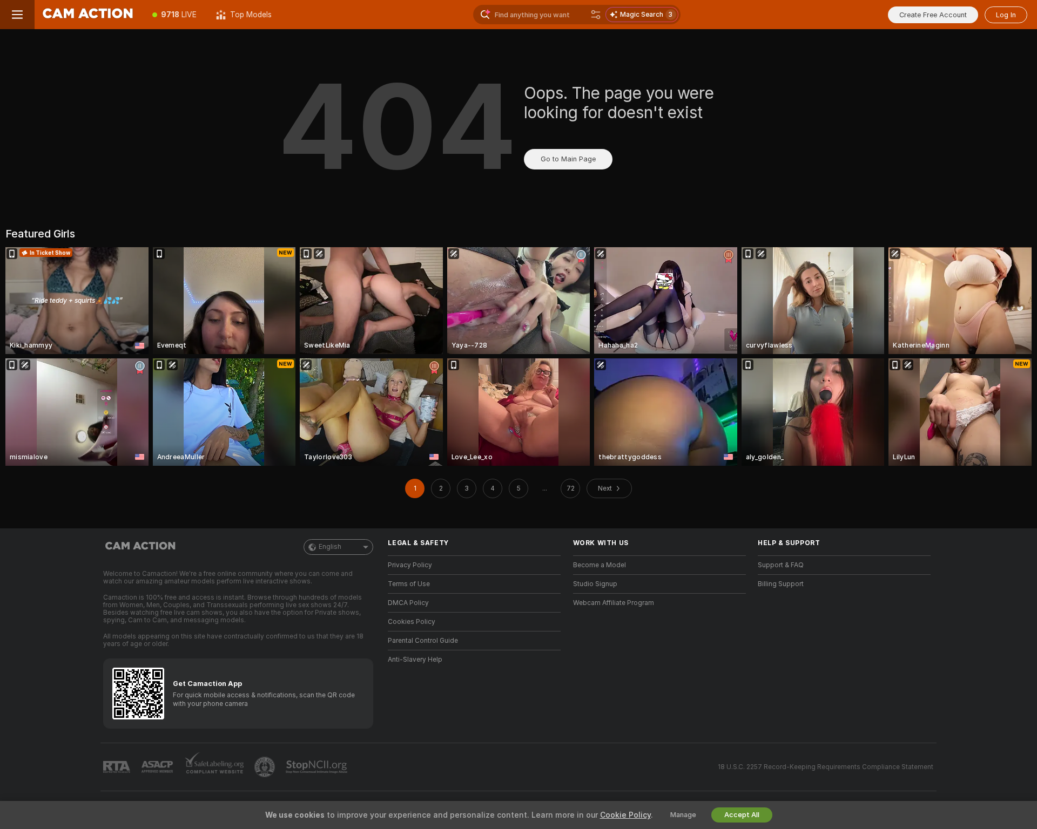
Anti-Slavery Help (415, 659)
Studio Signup (595, 584)
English (330, 547)
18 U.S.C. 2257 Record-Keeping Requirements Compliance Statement (825, 767)
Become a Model (599, 565)
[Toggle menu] (17, 14)
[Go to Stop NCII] (317, 766)
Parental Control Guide (423, 640)
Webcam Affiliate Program (613, 603)
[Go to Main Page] (89, 14)
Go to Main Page (568, 159)
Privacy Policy (410, 565)
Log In (1006, 15)
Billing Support (781, 584)
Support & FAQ (781, 565)
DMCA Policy (408, 603)
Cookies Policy (411, 622)
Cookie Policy (625, 815)
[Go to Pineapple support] (265, 767)
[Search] (595, 14)
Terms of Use (409, 584)
